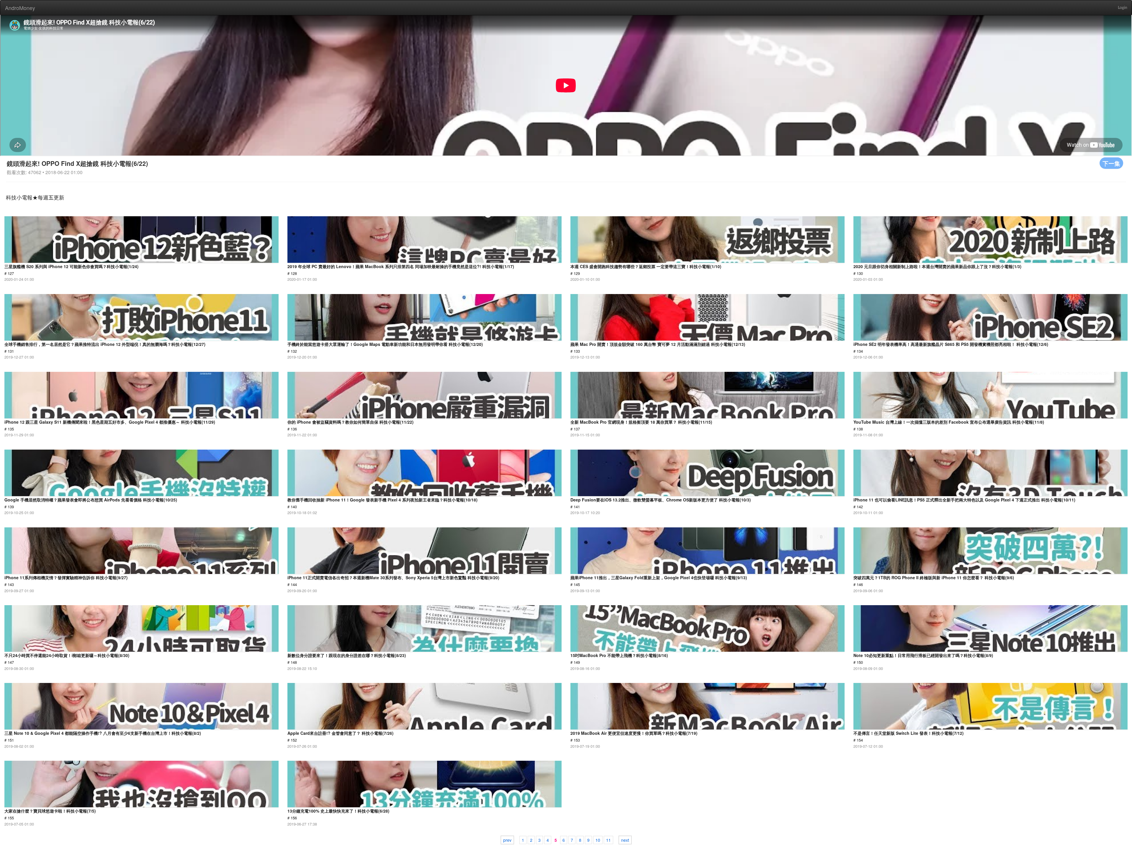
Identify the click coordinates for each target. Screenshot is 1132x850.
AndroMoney (20, 7)
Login (1122, 8)
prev (507, 840)
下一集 (1111, 163)
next (625, 840)
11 (608, 840)
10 (597, 840)
